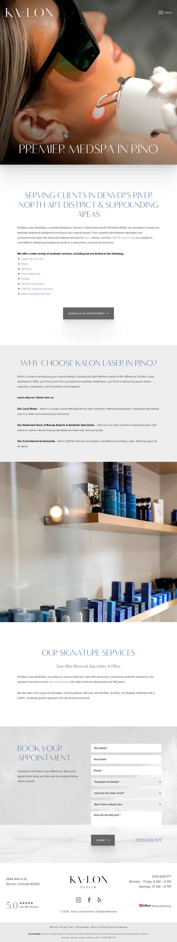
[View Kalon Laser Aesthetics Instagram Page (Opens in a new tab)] (78, 900)
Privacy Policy (67, 927)
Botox (24, 264)
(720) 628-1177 (148, 840)
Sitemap (53, 927)
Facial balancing (30, 274)
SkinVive (26, 269)
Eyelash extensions (32, 284)
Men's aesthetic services (35, 294)
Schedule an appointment (86, 313)
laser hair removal (58, 682)
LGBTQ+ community (123, 237)
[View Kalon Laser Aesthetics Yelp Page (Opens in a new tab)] (99, 900)
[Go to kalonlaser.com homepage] (32, 12)
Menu (169, 12)
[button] (161, 12)
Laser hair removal (32, 259)
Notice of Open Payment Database (109, 927)
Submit (101, 840)
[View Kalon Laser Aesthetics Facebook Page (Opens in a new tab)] (89, 900)
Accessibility (82, 927)
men (87, 237)
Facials (25, 279)
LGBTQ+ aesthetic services (37, 289)
